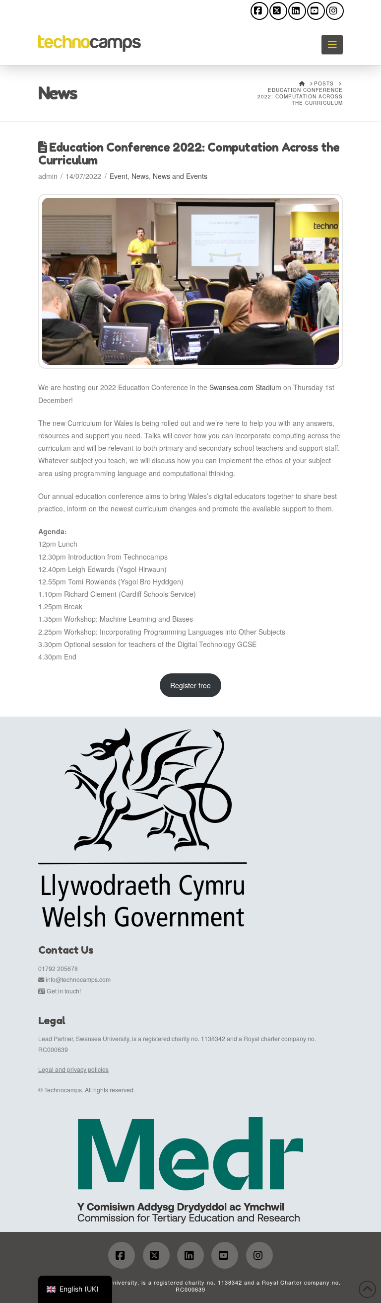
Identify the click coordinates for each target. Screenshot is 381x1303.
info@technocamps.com (78, 979)
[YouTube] (316, 11)
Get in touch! (64, 990)
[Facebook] (259, 11)
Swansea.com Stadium (245, 387)
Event (118, 176)
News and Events (180, 176)
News (140, 176)
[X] (278, 11)
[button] (332, 44)
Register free (190, 685)
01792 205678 (58, 968)
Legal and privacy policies (73, 1069)
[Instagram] (335, 11)
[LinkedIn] (297, 11)
